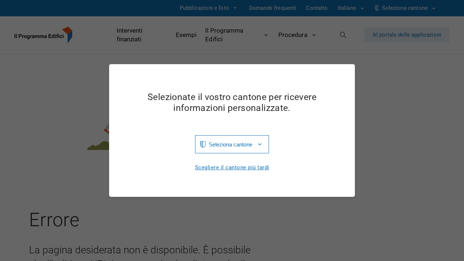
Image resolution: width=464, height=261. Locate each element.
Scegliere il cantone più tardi (232, 167)
